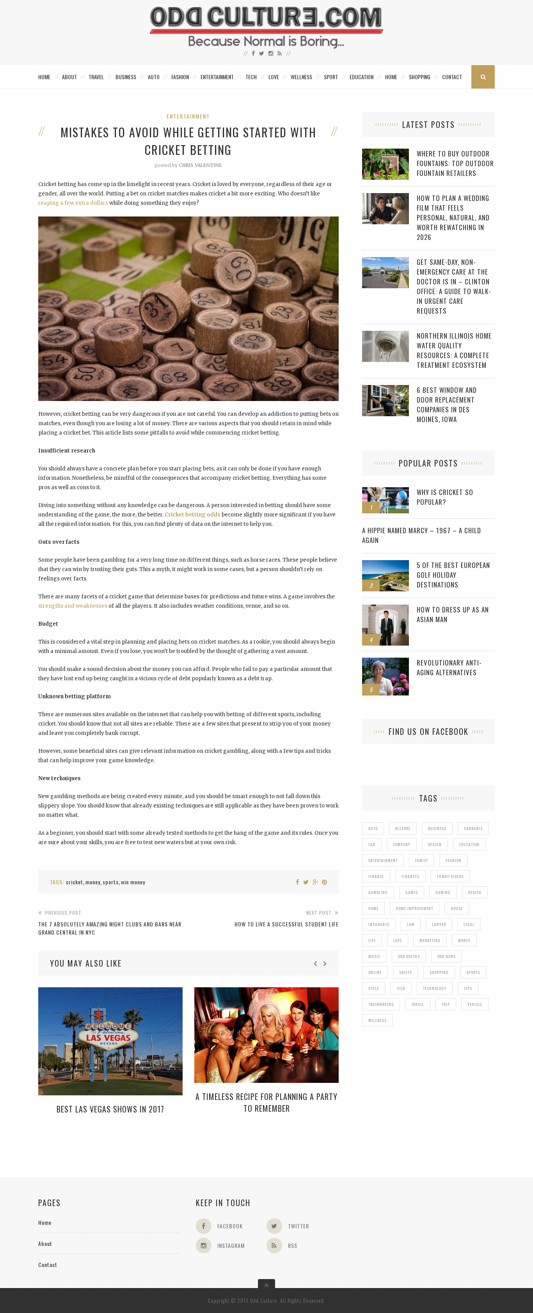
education (469, 844)
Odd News (446, 956)
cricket (74, 882)
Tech (251, 77)
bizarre (402, 828)
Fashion (180, 77)
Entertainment (217, 77)
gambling (378, 892)
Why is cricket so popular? (445, 497)
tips (468, 988)
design (435, 844)
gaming (443, 892)
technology (434, 988)
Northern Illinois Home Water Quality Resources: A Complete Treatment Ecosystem (454, 350)
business (437, 828)
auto (373, 828)
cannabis (473, 828)
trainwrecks (381, 1004)
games (411, 892)
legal (469, 924)
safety (405, 972)
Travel (96, 77)
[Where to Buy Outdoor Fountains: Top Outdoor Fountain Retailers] (385, 153)
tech (400, 988)
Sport (331, 77)
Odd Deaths (409, 956)
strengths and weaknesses (72, 606)
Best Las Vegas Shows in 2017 (110, 1109)
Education (361, 77)
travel (417, 1004)
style (373, 988)
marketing (430, 940)
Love (273, 77)
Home (44, 77)
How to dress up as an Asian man (453, 614)
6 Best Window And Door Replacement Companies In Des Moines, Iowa (447, 404)
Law (410, 924)
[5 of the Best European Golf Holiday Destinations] (385, 564)
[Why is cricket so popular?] (385, 491)
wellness (377, 1020)
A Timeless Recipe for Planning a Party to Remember (266, 1102)
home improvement (414, 908)
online (375, 972)
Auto (154, 77)
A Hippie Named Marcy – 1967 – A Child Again (421, 535)
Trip (446, 1004)
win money (133, 882)
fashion (454, 860)
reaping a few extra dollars (73, 203)
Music (374, 956)
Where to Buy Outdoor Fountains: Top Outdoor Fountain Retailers (455, 163)
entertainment (383, 860)
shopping (439, 972)
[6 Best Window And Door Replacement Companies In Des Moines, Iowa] (385, 389)
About (69, 77)
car (371, 844)
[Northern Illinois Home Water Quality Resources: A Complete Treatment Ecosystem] (385, 335)
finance (376, 876)
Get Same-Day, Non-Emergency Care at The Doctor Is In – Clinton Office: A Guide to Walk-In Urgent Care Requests (454, 286)
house (457, 908)
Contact (452, 77)
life (372, 940)
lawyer (439, 924)
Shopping (419, 77)
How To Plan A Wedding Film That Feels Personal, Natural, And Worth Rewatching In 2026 (453, 217)
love (397, 940)
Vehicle (474, 1004)
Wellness (301, 77)
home (373, 908)
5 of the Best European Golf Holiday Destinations (453, 574)
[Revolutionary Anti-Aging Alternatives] (385, 662)
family (421, 860)
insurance (378, 924)
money (92, 882)
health (474, 892)
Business (125, 77)
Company (401, 844)
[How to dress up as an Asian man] (385, 609)
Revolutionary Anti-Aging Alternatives (449, 667)
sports (111, 882)
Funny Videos (450, 876)
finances (410, 876)
